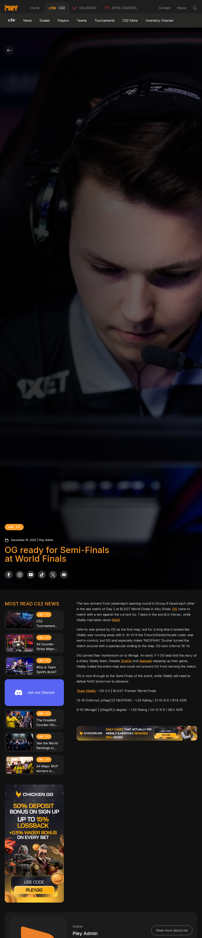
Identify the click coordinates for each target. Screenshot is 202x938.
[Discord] (64, 575)
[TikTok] (42, 575)
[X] (53, 575)
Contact (165, 8)
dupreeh (145, 661)
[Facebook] (9, 575)
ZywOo (126, 661)
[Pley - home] (11, 8)
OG (174, 609)
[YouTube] (31, 575)
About (181, 8)
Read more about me (172, 930)
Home (34, 8)
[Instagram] (20, 575)
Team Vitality (86, 691)
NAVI (116, 620)
